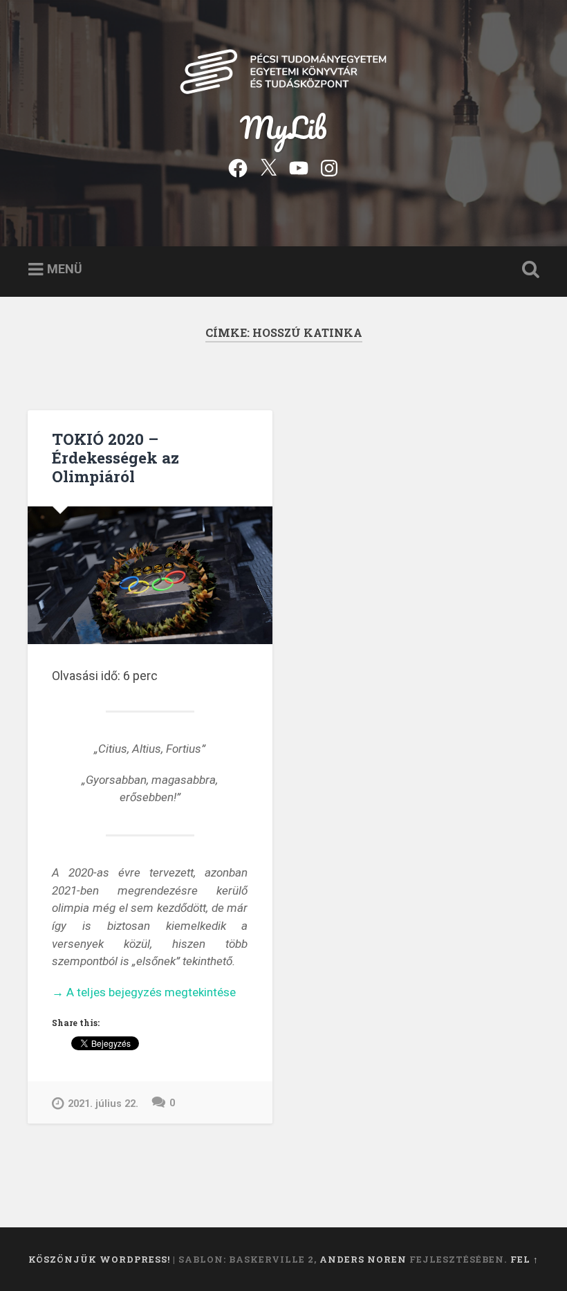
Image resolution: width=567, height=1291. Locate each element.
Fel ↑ (524, 1259)
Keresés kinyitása (528, 269)
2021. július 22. (103, 1104)
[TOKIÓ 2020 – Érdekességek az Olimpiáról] (150, 575)
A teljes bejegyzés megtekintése (144, 993)
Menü (64, 269)
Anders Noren (363, 1259)
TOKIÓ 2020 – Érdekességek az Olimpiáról (115, 457)
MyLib (283, 127)
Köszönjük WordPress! (99, 1259)
